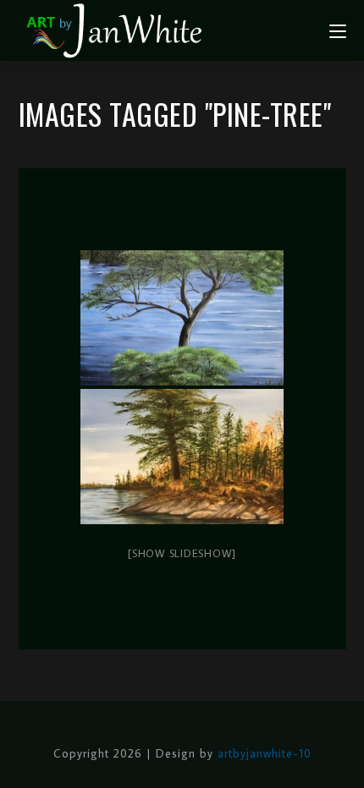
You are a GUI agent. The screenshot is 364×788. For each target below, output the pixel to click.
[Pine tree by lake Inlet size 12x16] (182, 456)
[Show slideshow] (182, 553)
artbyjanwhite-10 (265, 753)
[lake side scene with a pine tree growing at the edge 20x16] (182, 318)
